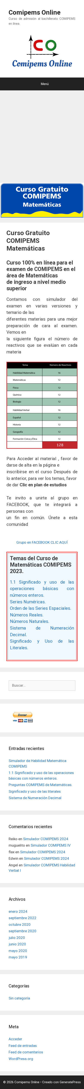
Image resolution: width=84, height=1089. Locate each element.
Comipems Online (35, 12)
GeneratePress (70, 1082)
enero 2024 (18, 911)
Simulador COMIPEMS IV (51, 845)
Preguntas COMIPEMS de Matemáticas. (40, 785)
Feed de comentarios (26, 1052)
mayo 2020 (18, 951)
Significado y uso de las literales (35, 791)
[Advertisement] (42, 136)
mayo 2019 (18, 957)
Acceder (15, 1039)
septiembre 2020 (22, 931)
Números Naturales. (29, 621)
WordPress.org (21, 1059)
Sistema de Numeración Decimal (35, 798)
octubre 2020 (20, 924)
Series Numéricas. (28, 601)
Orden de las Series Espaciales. (40, 608)
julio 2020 (17, 937)
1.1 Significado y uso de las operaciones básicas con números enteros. (42, 588)
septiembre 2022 (22, 918)
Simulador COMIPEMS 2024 (45, 839)
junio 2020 (17, 944)
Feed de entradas (23, 1045)
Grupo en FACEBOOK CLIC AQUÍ (42, 542)
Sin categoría (19, 998)
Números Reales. (27, 615)
